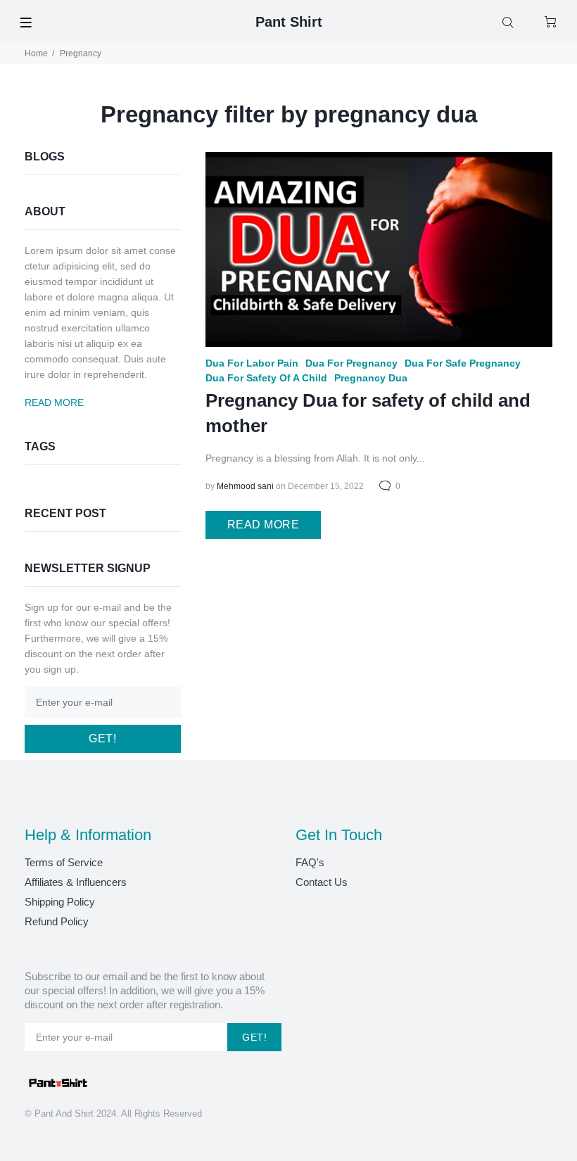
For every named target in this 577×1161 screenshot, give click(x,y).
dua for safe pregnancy (463, 363)
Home (36, 53)
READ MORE (263, 525)
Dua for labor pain (251, 363)
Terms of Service (64, 862)
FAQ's (310, 862)
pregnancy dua (370, 377)
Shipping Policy (60, 902)
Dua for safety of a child (266, 377)
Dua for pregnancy (351, 363)
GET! (102, 738)
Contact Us (322, 882)
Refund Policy (57, 921)
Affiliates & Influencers (76, 882)
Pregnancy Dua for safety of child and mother (368, 413)
